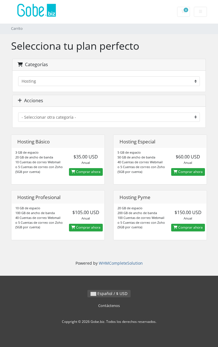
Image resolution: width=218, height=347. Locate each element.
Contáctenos (109, 305)
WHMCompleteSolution (121, 263)
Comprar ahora (87, 171)
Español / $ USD (111, 293)
